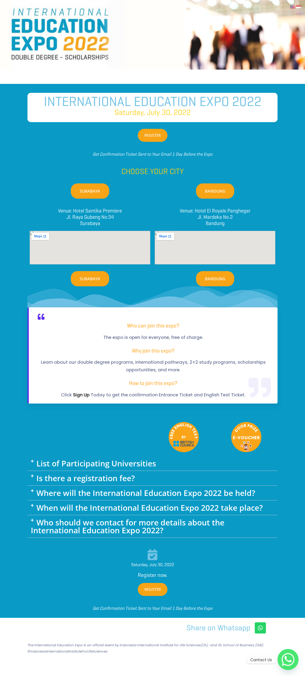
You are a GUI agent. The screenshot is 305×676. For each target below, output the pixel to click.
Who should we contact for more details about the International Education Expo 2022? (127, 526)
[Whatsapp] (260, 627)
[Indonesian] (299, 6)
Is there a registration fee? (85, 478)
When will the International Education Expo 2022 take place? (149, 507)
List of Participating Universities (96, 463)
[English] (293, 6)
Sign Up (81, 395)
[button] (152, 463)
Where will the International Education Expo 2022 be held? (145, 493)
